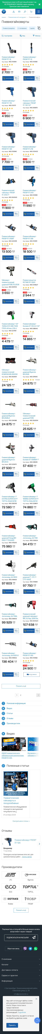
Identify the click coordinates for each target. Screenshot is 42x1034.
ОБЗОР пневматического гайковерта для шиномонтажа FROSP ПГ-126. (13, 755)
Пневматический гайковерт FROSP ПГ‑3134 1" (8, 193)
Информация (7, 981)
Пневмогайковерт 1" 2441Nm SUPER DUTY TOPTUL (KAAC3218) (9, 499)
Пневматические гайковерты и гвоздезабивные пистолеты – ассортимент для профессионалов (15, 803)
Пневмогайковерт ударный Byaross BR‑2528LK (8, 416)
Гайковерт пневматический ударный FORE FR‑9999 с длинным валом (30, 418)
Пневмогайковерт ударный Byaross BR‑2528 (29, 372)
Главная (3, 17)
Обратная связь (13, 949)
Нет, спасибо (36, 998)
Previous (5, 744)
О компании (7, 959)
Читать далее (27, 857)
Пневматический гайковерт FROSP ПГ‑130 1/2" (29, 103)
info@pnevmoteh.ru (21, 994)
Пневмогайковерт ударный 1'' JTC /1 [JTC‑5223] (29, 577)
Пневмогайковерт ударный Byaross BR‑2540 (8, 460)
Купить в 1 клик (16, 78)
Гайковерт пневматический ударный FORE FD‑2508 (10, 282)
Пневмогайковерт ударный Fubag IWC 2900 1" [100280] (9, 538)
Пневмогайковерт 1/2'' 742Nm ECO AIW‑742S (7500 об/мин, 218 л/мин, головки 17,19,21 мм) (10, 328)
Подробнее (22, 1012)
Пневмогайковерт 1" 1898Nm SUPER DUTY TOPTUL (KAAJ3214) (30, 499)
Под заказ (32, 674)
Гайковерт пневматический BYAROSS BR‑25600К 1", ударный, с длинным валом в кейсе (10, 374)
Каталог (5, 965)
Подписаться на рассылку (18, 938)
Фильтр (37, 36)
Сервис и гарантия (10, 975)
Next (36, 744)
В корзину (9, 78)
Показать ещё (21, 686)
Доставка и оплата (10, 970)
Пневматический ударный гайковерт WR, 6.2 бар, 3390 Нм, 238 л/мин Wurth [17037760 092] (30, 618)
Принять (12, 1025)
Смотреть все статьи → (21, 821)
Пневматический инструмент (17, 17)
